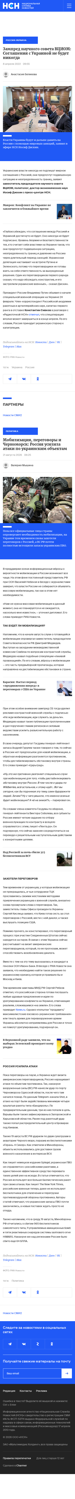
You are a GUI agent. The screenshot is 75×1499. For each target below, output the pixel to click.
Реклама (41, 1391)
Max (18, 346)
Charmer (21, 1465)
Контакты (26, 1391)
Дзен (52, 342)
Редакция (9, 1391)
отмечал (33, 314)
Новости (41, 342)
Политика (18, 1280)
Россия (29, 367)
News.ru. (21, 1009)
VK (58, 342)
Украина (17, 367)
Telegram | (9, 346)
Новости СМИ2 (12, 415)
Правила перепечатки (17, 1458)
